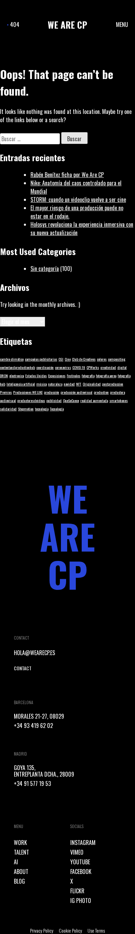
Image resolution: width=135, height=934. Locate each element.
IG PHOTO (80, 900)
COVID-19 (78, 367)
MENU (122, 24)
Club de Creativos (84, 359)
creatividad (108, 367)
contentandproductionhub (17, 367)
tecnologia (41, 408)
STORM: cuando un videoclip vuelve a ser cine (78, 199)
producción (51, 392)
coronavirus (63, 367)
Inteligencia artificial (21, 384)
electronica (16, 375)
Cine (68, 359)
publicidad (54, 400)
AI (16, 862)
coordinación (45, 367)
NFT (78, 384)
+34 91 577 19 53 (32, 783)
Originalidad (92, 384)
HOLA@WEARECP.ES (34, 653)
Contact (23, 668)
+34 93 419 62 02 (33, 725)
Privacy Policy (41, 930)
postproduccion (112, 384)
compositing (116, 359)
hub (2, 384)
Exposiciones (56, 375)
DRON (4, 375)
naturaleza (55, 384)
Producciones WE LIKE (28, 392)
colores (102, 359)
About (21, 871)
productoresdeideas (31, 400)
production (101, 392)
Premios (6, 392)
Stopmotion (26, 408)
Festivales (73, 375)
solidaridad (8, 408)
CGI (60, 359)
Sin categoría (44, 268)
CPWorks (93, 367)
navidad (69, 384)
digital (122, 367)
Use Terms (96, 930)
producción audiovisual (76, 392)
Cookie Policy (70, 930)
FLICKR (77, 891)
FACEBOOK (80, 871)
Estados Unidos (36, 375)
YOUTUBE (80, 862)
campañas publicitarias (41, 359)
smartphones (118, 400)
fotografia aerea (106, 375)
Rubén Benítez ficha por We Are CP (67, 175)
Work (20, 842)
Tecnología (57, 408)
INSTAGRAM (83, 842)
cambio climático (12, 359)
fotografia (88, 375)
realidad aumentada (94, 400)
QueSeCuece (71, 400)
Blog (19, 881)
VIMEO (76, 852)
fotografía (124, 375)
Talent (21, 852)
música (41, 384)
